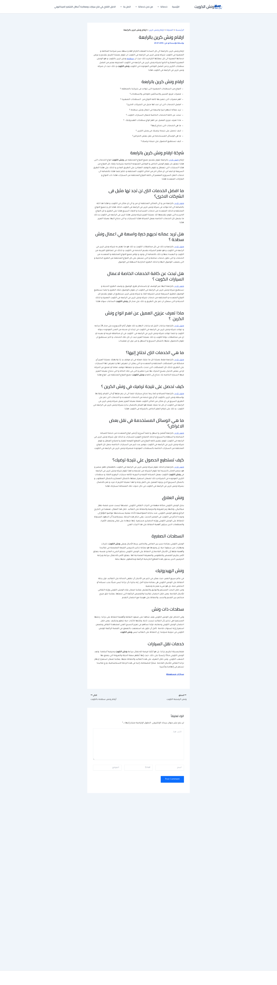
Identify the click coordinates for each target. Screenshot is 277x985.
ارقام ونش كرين (156, 30)
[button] (159, 6)
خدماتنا (163, 6)
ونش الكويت (204, 6)
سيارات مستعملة (175, 674)
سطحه (130, 59)
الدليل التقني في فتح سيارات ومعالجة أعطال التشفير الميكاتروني (85, 6)
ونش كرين (174, 160)
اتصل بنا (127, 6)
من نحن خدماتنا (145, 6)
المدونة (169, 30)
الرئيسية (175, 6)
